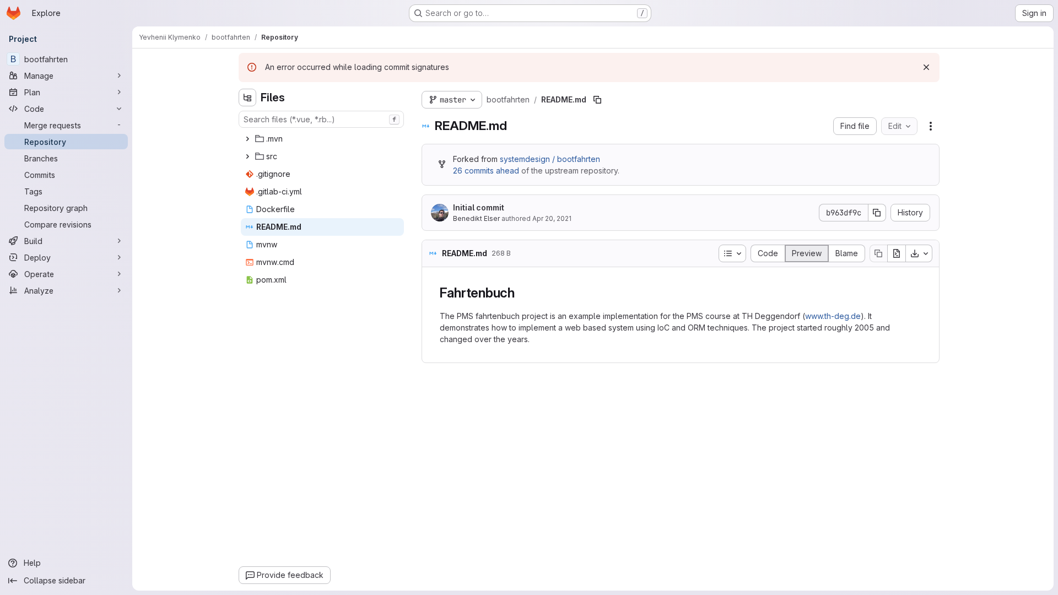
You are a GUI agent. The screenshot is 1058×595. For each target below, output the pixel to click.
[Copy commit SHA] (877, 212)
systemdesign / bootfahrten (550, 159)
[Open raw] (896, 253)
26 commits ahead (486, 170)
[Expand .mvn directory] (247, 138)
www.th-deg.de (833, 316)
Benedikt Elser (476, 218)
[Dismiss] (926, 67)
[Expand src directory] (247, 156)
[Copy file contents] (878, 253)
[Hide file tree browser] (247, 97)
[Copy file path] (597, 100)
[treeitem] (322, 139)
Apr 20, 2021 (551, 218)
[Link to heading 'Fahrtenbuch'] (522, 293)
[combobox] (321, 119)
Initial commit (478, 207)
